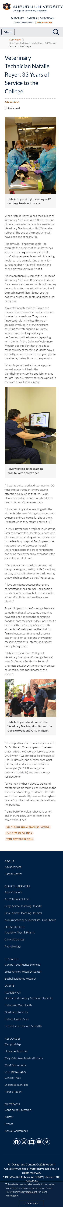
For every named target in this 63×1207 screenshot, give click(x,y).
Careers (32, 18)
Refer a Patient (14, 1091)
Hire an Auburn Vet (16, 1051)
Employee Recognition (19, 833)
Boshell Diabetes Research (21, 978)
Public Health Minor (17, 1019)
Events (9, 1123)
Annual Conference (16, 1130)
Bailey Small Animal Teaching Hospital (28, 827)
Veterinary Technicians (19, 839)
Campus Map (13, 1044)
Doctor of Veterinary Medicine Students (28, 998)
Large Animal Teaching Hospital (23, 906)
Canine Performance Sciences (22, 964)
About (9, 861)
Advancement (13, 867)
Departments (14, 927)
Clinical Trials (13, 1077)
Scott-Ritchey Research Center (23, 971)
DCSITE (9, 985)
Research (12, 959)
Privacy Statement (27, 1191)
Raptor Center (13, 874)
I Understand (31, 1203)
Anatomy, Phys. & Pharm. (20, 932)
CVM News (15, 39)
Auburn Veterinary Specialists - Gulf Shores (30, 920)
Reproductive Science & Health (23, 1026)
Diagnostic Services (16, 1084)
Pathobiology (13, 946)
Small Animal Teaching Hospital (23, 913)
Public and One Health (18, 1005)
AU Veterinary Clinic (17, 899)
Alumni (9, 1117)
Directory (17, 18)
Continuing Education (18, 1110)
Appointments (13, 892)
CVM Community (24, 22)
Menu (8, 32)
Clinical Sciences (14, 939)
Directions (47, 18)
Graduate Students (16, 1012)
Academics (13, 992)
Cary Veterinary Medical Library (24, 1058)
